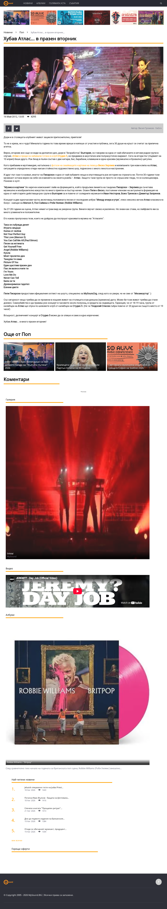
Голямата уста (57, 3)
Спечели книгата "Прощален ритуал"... (43, 808)
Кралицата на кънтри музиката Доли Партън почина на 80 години (78, 366)
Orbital (10, 553)
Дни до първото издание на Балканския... (45, 818)
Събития (74, 3)
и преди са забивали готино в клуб (39, 156)
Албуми (40, 3)
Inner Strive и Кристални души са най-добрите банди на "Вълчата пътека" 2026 (27, 364)
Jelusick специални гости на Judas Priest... (44, 787)
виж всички (17, 840)
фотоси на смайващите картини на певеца (83, 165)
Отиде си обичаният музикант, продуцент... (46, 829)
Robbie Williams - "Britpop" (19, 762)
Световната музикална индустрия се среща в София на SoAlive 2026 (129, 366)
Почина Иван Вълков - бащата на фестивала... (47, 797)
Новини (28, 3)
